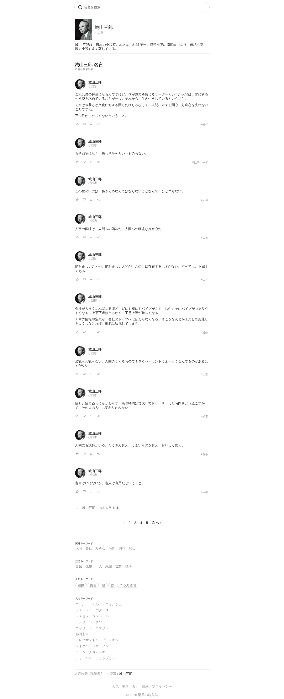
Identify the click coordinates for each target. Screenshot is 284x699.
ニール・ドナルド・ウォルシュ (98, 604)
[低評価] (84, 124)
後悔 (128, 566)
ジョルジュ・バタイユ (92, 610)
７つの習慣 (127, 585)
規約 (145, 686)
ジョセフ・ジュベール (92, 616)
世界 (118, 566)
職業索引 (97, 674)
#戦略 (204, 332)
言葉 (78, 566)
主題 (125, 686)
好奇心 (100, 548)
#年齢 (204, 492)
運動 (81, 585)
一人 (98, 566)
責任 (93, 585)
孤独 (88, 566)
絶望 (108, 566)
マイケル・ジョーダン (92, 646)
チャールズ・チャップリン (95, 658)
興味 (122, 548)
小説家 (99, 32)
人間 (78, 548)
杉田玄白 (82, 634)
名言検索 (81, 674)
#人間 (204, 238)
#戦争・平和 (200, 162)
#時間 (204, 416)
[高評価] (77, 124)
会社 (88, 548)
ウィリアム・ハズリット (93, 628)
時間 (112, 548)
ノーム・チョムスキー (92, 652)
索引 (135, 686)
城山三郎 (95, 82)
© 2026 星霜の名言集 (142, 695)
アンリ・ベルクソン (90, 622)
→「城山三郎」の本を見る (95, 507)
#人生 (204, 200)
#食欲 (204, 454)
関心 (132, 548)
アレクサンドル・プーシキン (97, 640)
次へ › (157, 523)
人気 (115, 686)
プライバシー (162, 686)
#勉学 (204, 124)
